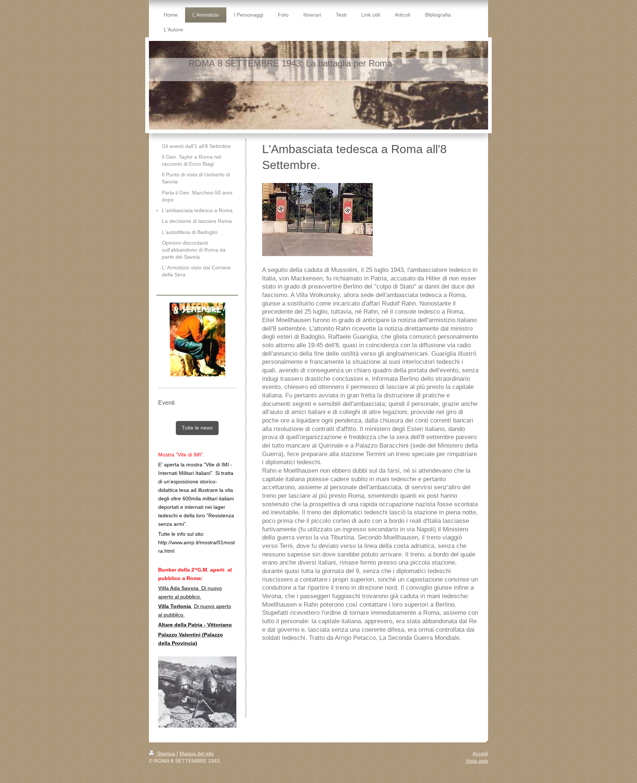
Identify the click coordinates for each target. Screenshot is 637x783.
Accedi (480, 753)
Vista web (477, 761)
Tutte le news (197, 428)
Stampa (166, 753)
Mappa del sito (197, 753)
